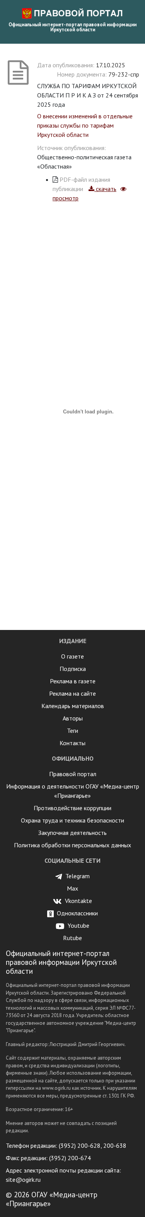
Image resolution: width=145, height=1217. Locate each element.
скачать (105, 189)
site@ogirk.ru (23, 1179)
